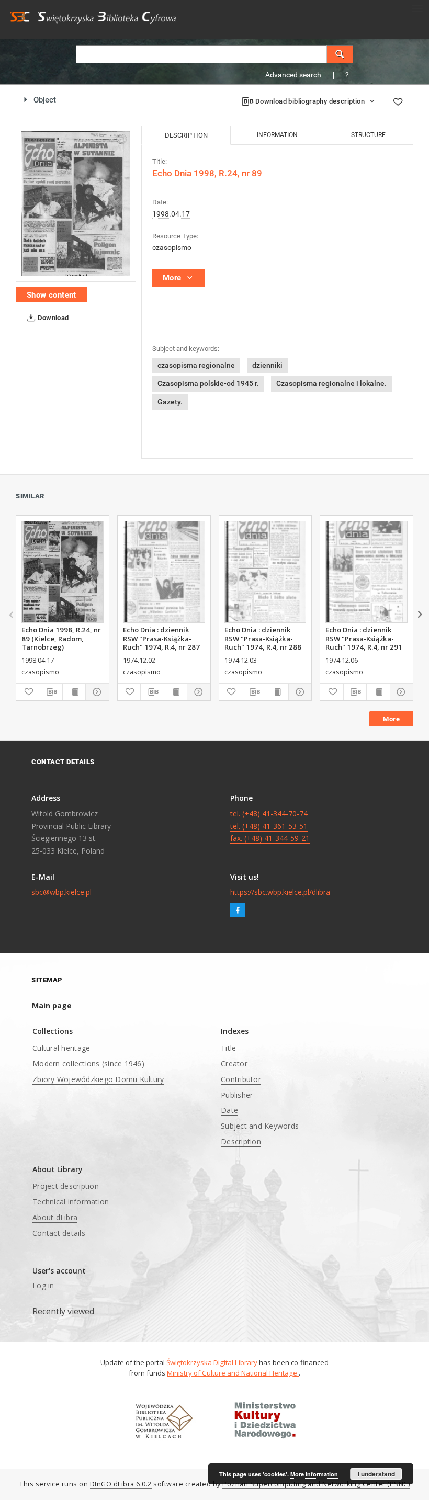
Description (241, 1141)
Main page (52, 1005)
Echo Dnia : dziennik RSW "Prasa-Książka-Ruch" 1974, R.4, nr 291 (363, 638)
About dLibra (54, 1217)
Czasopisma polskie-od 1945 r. (208, 383)
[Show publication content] (74, 692)
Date (229, 1110)
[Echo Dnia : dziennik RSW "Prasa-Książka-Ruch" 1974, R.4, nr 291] (366, 571)
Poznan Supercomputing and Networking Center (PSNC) (316, 1484)
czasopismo (171, 247)
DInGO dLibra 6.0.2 (121, 1484)
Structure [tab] (368, 135)
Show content (51, 295)
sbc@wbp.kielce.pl (61, 892)
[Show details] (95, 692)
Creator (234, 1064)
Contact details (58, 1233)
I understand (376, 1474)
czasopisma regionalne (196, 365)
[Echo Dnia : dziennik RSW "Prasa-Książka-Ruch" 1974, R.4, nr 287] (164, 571)
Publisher (237, 1095)
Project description (65, 1186)
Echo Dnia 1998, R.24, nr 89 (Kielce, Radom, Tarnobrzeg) (61, 638)
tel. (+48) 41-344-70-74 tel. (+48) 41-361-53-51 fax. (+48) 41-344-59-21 (270, 826)
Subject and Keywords (260, 1126)
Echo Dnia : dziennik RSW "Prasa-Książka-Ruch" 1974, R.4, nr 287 (161, 638)
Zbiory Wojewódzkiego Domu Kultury (98, 1079)
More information (314, 1474)
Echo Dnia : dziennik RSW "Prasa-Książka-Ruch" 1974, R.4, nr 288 (262, 638)
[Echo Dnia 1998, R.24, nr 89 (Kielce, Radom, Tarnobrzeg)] (62, 571)
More (391, 719)
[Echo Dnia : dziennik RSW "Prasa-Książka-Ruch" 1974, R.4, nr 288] (265, 571)
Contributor (241, 1079)
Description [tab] (186, 135)
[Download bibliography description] (50, 692)
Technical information (70, 1202)
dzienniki (267, 365)
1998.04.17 (171, 214)
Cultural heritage (61, 1048)
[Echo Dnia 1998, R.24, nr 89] (75, 203)
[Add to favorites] (397, 101)
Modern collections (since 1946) (88, 1064)
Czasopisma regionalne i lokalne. (331, 383)
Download (52, 318)
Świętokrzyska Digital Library (211, 1362)
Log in (43, 1285)
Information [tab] (277, 135)
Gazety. (170, 401)
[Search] (340, 54)
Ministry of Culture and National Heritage (233, 1373)
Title (228, 1048)
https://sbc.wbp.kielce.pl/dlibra (280, 892)
